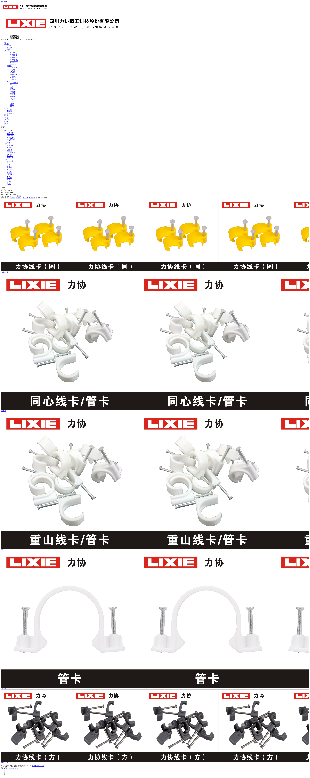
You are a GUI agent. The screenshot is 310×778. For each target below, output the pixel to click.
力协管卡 (3, 688)
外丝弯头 (13, 100)
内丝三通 (13, 96)
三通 (11, 86)
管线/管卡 (13, 78)
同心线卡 (3, 411)
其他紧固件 (13, 79)
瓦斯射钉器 (13, 56)
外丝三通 (13, 94)
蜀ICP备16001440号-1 (38, 766)
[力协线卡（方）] (155, 725)
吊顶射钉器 (13, 54)
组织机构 (9, 49)
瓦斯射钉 (13, 69)
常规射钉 (13, 72)
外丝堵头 (13, 89)
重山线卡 (3, 549)
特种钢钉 (13, 76)
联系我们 (6, 115)
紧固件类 (9, 66)
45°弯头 (12, 98)
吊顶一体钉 (13, 67)
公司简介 (9, 45)
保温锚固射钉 (14, 74)
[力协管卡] (155, 619)
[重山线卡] (155, 480)
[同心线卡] (155, 341)
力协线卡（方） (5, 762)
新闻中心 (6, 108)
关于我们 (6, 44)
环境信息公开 (11, 113)
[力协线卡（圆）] (155, 235)
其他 (8, 81)
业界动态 (9, 110)
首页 (5, 42)
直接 (11, 101)
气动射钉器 (13, 57)
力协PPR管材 (14, 83)
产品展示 (6, 50)
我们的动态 (10, 111)
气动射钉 (13, 71)
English (5, 1)
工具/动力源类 (11, 52)
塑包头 (12, 105)
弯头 (11, 84)
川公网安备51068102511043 (10, 768)
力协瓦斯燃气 (14, 61)
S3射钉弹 (13, 64)
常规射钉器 (13, 59)
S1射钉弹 (13, 62)
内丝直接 (13, 93)
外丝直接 (13, 91)
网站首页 (12, 198)
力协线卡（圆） (5, 272)
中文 (2, 1)
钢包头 (12, 103)
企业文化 (9, 47)
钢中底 (12, 106)
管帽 (11, 88)
